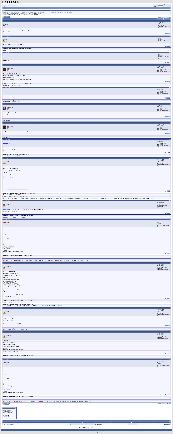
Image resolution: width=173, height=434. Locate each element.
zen (138, 198)
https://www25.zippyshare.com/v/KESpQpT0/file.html (17, 189)
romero (5, 24)
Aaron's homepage (166, 429)
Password (155, 6)
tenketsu (23, 356)
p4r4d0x (103, 198)
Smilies (4, 414)
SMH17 (40, 260)
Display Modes (166, 19)
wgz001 (59, 401)
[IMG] (4, 415)
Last (168, 17)
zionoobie (81, 260)
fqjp (22, 305)
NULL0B (48, 305)
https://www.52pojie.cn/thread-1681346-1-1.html (12, 209)
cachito (22, 198)
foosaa (33, 401)
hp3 (22, 260)
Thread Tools (159, 19)
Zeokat (146, 198)
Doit (48, 198)
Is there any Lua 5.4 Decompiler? (8, 424)
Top (171, 429)
